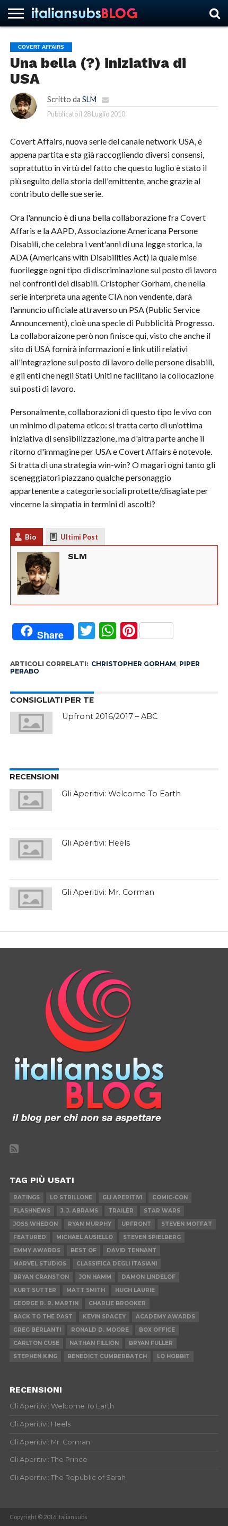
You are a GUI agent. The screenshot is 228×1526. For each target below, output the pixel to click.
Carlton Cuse (36, 1343)
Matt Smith (85, 1290)
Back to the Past (43, 1316)
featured (29, 1237)
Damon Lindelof (148, 1276)
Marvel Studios (39, 1263)
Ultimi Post (79, 537)
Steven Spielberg (152, 1237)
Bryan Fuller (151, 1343)
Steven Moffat (186, 1223)
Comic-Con (170, 1197)
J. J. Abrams (79, 1210)
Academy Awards (165, 1316)
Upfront (136, 1223)
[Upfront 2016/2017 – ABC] (31, 723)
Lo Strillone (71, 1197)
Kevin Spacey (104, 1316)
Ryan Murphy (89, 1223)
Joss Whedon (35, 1223)
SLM (89, 99)
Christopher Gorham (133, 664)
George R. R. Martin (45, 1303)
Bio (30, 537)
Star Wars (162, 1210)
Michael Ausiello (84, 1237)
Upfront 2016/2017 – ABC (109, 716)
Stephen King (35, 1356)
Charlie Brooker (117, 1303)
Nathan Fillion (94, 1343)
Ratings (26, 1197)
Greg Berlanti (37, 1329)
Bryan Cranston (41, 1276)
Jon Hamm (95, 1276)
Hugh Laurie (135, 1290)
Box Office (157, 1329)
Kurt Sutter (34, 1290)
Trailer (121, 1210)
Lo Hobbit (173, 1356)
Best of (84, 1250)
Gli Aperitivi (122, 1197)
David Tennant (131, 1250)
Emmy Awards (36, 1250)
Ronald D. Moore (100, 1329)
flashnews (31, 1210)
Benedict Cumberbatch (107, 1356)
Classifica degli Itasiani (116, 1263)
